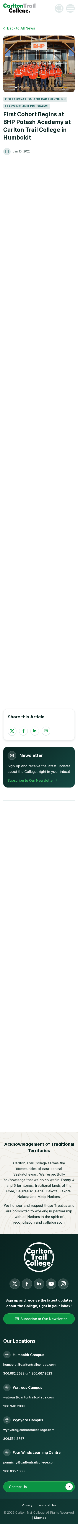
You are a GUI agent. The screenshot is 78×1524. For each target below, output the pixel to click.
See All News (37, 853)
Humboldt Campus (28, 1355)
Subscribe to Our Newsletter (31, 780)
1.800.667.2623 (40, 1373)
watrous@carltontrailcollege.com (28, 1397)
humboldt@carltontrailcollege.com (29, 1364)
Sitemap (40, 1517)
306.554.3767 (13, 1438)
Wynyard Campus (28, 1420)
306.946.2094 (14, 1406)
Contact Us (18, 1487)
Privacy (27, 1505)
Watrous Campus (27, 1387)
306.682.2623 (13, 1373)
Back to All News (21, 28)
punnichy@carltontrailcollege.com (29, 1462)
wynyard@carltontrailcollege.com (28, 1430)
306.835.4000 (13, 1471)
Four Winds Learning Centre (37, 1452)
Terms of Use (46, 1505)
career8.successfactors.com (34, 640)
